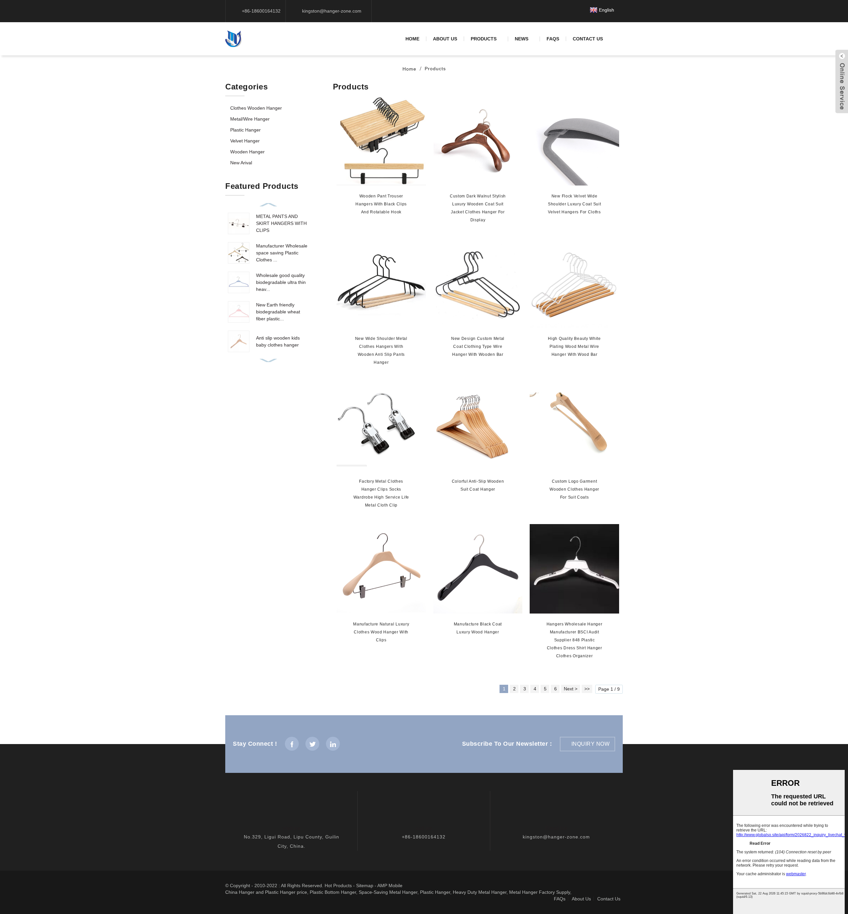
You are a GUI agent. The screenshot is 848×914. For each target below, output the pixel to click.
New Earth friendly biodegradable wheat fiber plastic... (278, 311)
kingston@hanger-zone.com (556, 836)
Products (484, 38)
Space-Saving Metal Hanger (388, 892)
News (521, 38)
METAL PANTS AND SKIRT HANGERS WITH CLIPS (281, 223)
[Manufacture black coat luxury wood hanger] (478, 569)
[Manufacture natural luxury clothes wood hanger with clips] (381, 569)
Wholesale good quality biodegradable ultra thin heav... (281, 282)
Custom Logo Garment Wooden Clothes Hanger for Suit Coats (574, 489)
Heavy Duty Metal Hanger (479, 892)
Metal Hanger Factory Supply (539, 892)
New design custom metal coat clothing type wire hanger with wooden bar (477, 346)
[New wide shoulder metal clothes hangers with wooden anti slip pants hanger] (381, 283)
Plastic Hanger (435, 892)
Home (412, 38)
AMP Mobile (389, 885)
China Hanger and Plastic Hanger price (266, 892)
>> (587, 688)
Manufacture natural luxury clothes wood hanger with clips (381, 632)
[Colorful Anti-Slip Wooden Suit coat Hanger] (478, 426)
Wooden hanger (247, 151)
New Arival (241, 162)
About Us (445, 38)
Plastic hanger (245, 130)
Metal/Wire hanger (250, 119)
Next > (570, 688)
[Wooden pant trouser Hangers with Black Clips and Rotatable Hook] (381, 141)
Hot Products (338, 885)
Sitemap (364, 885)
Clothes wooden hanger (256, 108)
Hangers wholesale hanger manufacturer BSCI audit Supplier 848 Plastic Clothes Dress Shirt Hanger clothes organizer (575, 640)
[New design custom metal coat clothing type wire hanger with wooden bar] (478, 283)
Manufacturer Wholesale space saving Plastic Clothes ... (281, 252)
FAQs (553, 38)
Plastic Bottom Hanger (333, 892)
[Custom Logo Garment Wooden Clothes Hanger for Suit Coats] (574, 426)
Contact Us (588, 38)
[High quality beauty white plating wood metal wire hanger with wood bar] (574, 283)
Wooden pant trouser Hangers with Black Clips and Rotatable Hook (381, 204)
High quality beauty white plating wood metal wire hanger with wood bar (574, 346)
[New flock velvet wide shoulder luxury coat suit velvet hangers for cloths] (574, 141)
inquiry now (590, 744)
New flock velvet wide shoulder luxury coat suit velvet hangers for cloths (574, 204)
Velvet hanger (245, 140)
